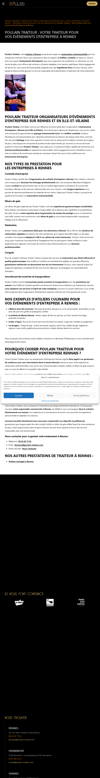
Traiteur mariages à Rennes (21, 461)
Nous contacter (29, 448)
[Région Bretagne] (19, 602)
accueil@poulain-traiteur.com (21, 762)
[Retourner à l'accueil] (17, 3)
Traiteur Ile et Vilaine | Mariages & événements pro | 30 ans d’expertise (51, 20)
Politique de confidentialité (50, 401)
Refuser (50, 395)
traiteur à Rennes (33, 54)
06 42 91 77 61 (24, 441)
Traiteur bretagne (12, 20)
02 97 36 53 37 (15, 759)
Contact (92, 4)
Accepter (18, 395)
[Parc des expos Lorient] (50, 602)
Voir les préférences (81, 395)
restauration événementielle (74, 54)
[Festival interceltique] (81, 602)
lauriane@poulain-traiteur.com (29, 445)
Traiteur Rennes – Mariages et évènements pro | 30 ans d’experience (47, 21)
